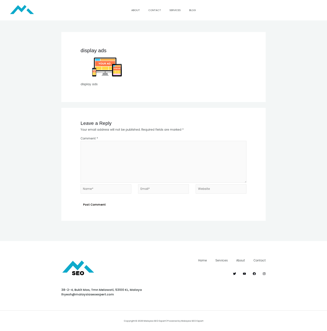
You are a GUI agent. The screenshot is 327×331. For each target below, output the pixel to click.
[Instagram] (264, 273)
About (135, 10)
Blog (192, 10)
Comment (89, 138)
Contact (154, 10)
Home (202, 260)
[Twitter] (234, 273)
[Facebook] (254, 273)
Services (175, 10)
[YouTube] (244, 273)
